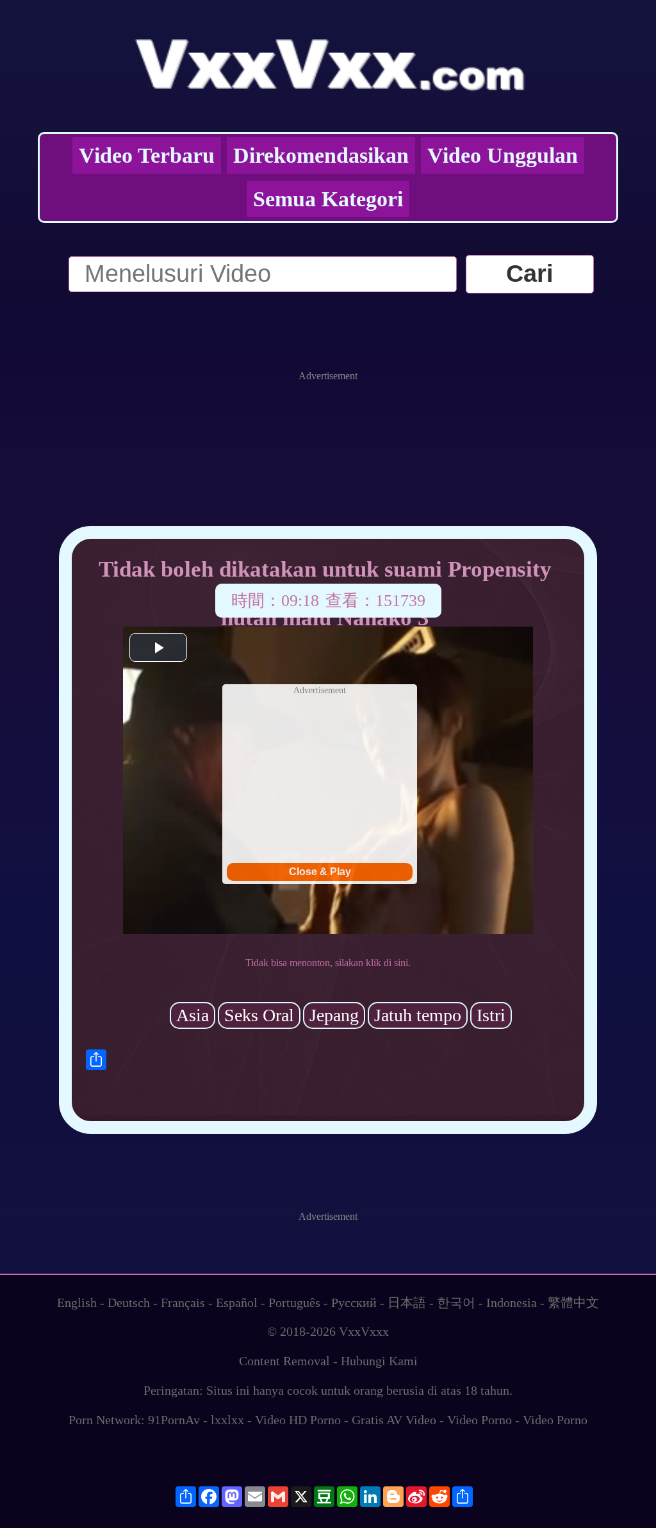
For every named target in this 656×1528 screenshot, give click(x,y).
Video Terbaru (147, 155)
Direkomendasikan (321, 155)
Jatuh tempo (417, 1015)
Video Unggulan (502, 155)
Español (237, 1302)
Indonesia (511, 1302)
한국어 (456, 1302)
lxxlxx (227, 1420)
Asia (192, 1015)
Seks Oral (259, 1015)
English (77, 1302)
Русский (354, 1302)
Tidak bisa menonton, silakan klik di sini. (328, 962)
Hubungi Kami (379, 1361)
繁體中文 (573, 1302)
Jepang (334, 1015)
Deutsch (129, 1302)
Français (183, 1302)
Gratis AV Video (394, 1420)
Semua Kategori (328, 199)
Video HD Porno (298, 1420)
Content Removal (284, 1361)
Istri (491, 1015)
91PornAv (174, 1420)
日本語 (407, 1302)
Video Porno (479, 1420)
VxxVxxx (364, 1331)
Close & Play (320, 871)
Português (294, 1302)
